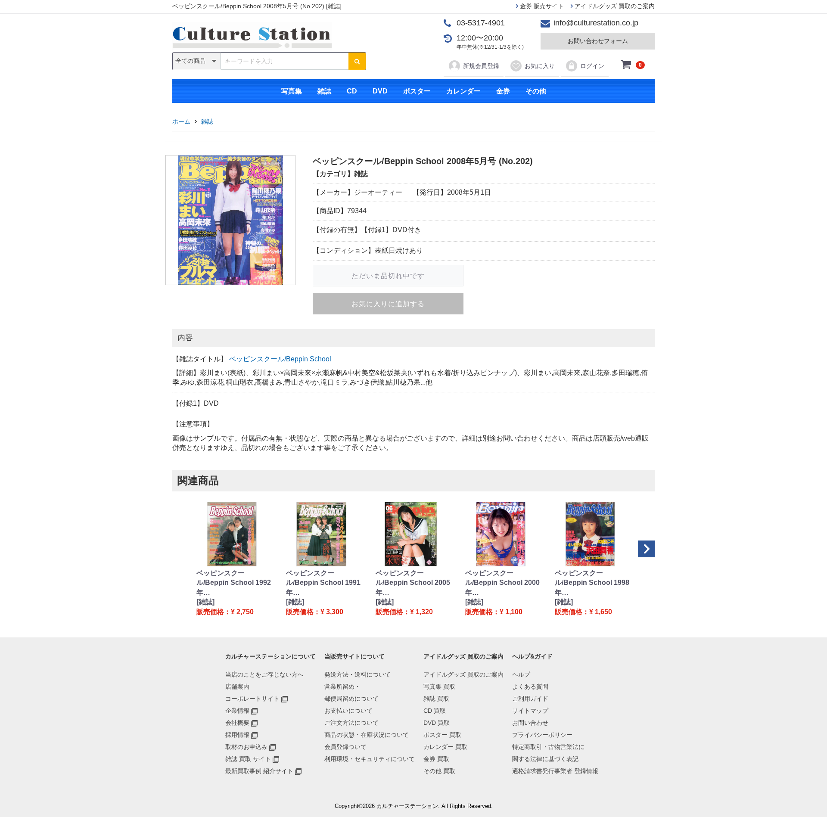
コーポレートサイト (252, 698)
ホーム (181, 121)
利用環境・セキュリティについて (369, 758)
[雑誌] (205, 602)
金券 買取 (436, 758)
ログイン (592, 65)
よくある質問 (530, 686)
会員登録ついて (345, 746)
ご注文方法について (351, 722)
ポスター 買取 (442, 734)
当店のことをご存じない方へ (264, 674)
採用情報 (237, 734)
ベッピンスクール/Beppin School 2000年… (502, 582)
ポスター (417, 91)
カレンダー (463, 91)
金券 (503, 91)
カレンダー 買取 (445, 746)
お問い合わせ (530, 722)
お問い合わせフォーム (598, 40)
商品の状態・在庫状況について (366, 734)
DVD (380, 91)
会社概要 (237, 722)
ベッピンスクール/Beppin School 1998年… (592, 582)
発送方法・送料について (357, 674)
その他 (535, 91)
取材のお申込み (246, 746)
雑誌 (324, 91)
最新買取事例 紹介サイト (259, 770)
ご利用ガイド (530, 698)
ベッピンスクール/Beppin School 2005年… (413, 582)
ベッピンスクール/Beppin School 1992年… (233, 582)
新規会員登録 (481, 65)
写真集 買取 (439, 686)
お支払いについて (348, 710)
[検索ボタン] (357, 61)
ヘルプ (521, 674)
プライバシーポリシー (542, 734)
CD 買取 (434, 710)
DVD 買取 (436, 722)
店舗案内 (237, 686)
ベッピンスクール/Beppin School (280, 359)
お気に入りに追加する (388, 304)
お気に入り (540, 65)
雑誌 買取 (436, 698)
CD (352, 91)
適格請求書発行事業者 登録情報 (555, 770)
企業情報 (237, 710)
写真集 (291, 91)
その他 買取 (439, 770)
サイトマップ (530, 710)
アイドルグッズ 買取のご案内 (614, 6)
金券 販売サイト (541, 6)
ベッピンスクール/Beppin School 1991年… (323, 582)
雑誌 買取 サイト (248, 758)
